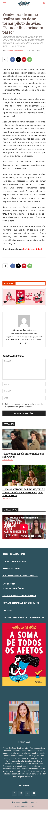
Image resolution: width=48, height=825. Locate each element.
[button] (4, 3)
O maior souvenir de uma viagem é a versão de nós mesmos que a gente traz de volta (23, 492)
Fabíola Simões (7, 460)
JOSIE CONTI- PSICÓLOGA (13, 588)
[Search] (44, 3)
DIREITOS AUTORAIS (11, 568)
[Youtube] (34, 793)
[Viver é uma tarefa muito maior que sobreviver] (24, 439)
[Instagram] (20, 793)
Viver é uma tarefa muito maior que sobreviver (23, 455)
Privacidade (15, 802)
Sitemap (34, 802)
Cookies (25, 802)
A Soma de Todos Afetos (14, 50)
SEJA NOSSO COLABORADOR (14, 561)
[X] (18, 59)
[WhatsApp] (29, 59)
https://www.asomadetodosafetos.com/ (24, 333)
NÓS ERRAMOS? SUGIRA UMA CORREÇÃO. (20, 576)
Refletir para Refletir (33, 249)
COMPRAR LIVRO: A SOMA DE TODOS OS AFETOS (23, 617)
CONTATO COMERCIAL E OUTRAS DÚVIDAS (20, 603)
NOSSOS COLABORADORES (13, 554)
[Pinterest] (24, 59)
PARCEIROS (7, 610)
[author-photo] (24, 326)
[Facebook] (12, 59)
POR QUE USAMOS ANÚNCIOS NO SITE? (19, 595)
